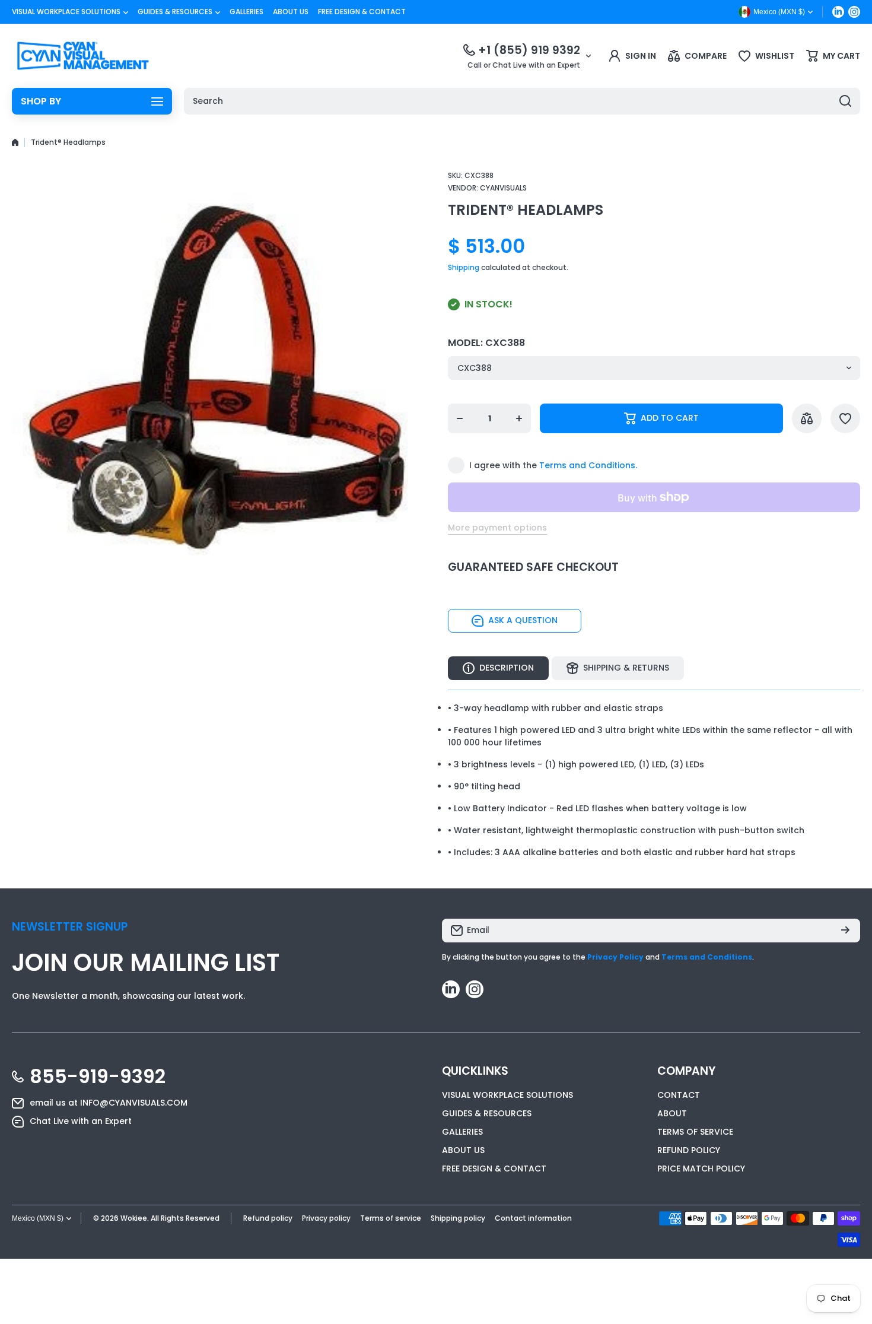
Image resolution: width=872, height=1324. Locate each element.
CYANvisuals (503, 188)
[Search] (845, 101)
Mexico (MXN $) (37, 1218)
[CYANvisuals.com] (83, 56)
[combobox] (522, 101)
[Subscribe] (845, 930)
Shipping (463, 267)
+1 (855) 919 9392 (529, 50)
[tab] (618, 668)
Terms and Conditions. (588, 465)
